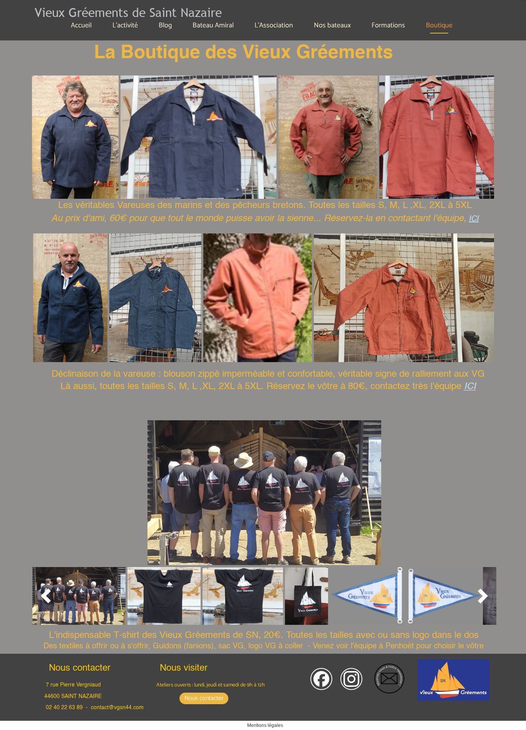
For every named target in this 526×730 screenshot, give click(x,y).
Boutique (439, 25)
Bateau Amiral (213, 25)
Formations (388, 25)
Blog (165, 25)
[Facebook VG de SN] (321, 679)
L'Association (274, 25)
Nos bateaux (332, 25)
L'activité (125, 25)
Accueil (81, 25)
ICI (474, 219)
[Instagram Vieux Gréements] (351, 679)
